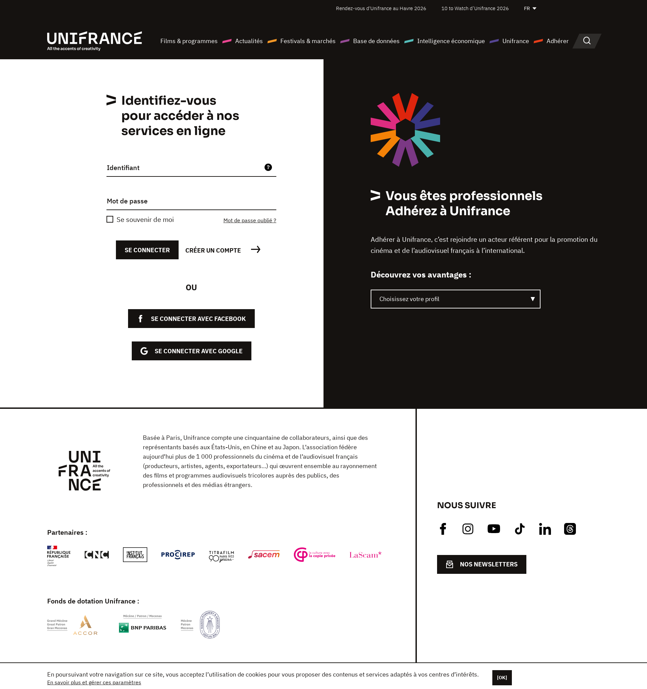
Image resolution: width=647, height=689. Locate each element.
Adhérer (558, 41)
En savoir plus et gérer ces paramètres (94, 682)
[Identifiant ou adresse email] (268, 167)
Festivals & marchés (308, 41)
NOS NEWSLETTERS (489, 564)
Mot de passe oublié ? (249, 220)
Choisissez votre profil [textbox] (409, 299)
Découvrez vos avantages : (421, 274)
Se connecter (147, 250)
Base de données (376, 41)
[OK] (502, 678)
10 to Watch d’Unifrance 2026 (475, 8)
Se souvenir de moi (145, 219)
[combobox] (456, 299)
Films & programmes (189, 41)
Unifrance (515, 41)
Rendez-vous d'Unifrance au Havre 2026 (381, 8)
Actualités (249, 41)
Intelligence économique (451, 41)
